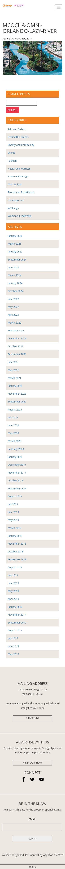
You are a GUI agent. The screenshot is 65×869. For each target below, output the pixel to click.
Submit (32, 838)
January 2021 (15, 385)
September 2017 (17, 622)
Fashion (12, 160)
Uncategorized (16, 200)
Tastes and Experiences (21, 192)
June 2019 (13, 512)
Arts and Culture (17, 129)
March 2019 (14, 528)
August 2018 (15, 567)
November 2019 (17, 472)
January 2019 (15, 535)
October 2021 (15, 346)
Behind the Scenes (18, 137)
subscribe (32, 718)
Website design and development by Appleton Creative (32, 855)
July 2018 (13, 575)
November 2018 (17, 543)
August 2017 (15, 630)
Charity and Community (21, 144)
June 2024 (13, 267)
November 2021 (17, 338)
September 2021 (17, 354)
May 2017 (13, 654)
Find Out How (32, 762)
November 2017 (17, 614)
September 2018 (17, 559)
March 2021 (14, 378)
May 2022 (13, 307)
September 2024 (17, 259)
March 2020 (14, 441)
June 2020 (13, 425)
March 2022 (14, 322)
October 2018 (15, 551)
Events (11, 152)
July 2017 (13, 638)
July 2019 (13, 504)
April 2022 (13, 314)
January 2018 (15, 606)
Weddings (13, 208)
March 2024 (14, 275)
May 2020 (13, 433)
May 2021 (13, 370)
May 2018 (13, 591)
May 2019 (13, 520)
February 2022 (16, 330)
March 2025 (14, 243)
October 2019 (15, 480)
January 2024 (15, 283)
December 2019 (17, 464)
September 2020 (17, 401)
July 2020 (13, 417)
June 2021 (13, 362)
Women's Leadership (19, 216)
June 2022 (13, 299)
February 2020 (16, 449)
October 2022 (15, 291)
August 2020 (15, 409)
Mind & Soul (14, 184)
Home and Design (18, 176)
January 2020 (15, 457)
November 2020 (17, 393)
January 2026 (15, 235)
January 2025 (15, 251)
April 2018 (13, 598)
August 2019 (15, 496)
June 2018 (13, 583)
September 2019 (17, 488)
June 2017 (13, 646)
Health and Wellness (19, 168)
